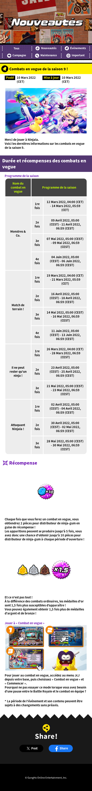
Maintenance (48, 55)
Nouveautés (48, 48)
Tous (16, 48)
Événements (78, 48)
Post (34, 748)
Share (64, 748)
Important (78, 55)
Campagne (19, 55)
